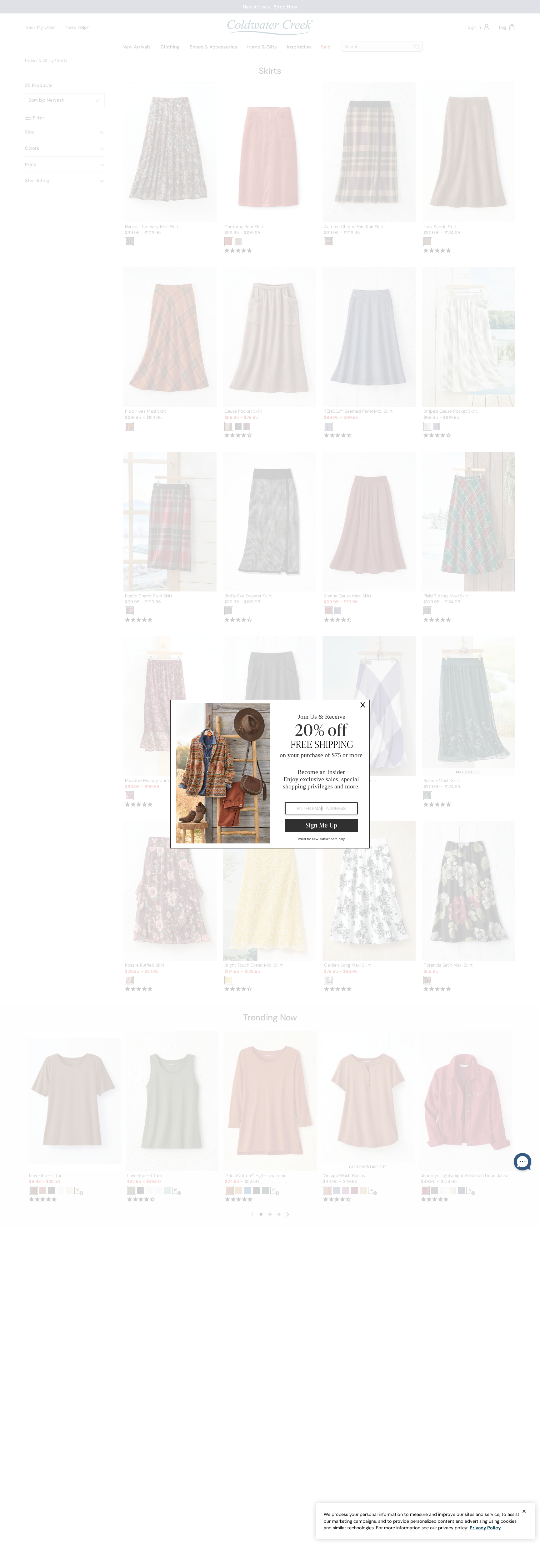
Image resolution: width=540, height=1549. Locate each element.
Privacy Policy (485, 1528)
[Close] (524, 1511)
